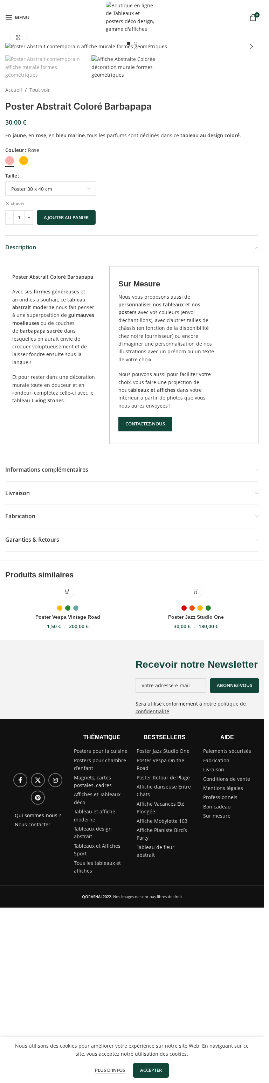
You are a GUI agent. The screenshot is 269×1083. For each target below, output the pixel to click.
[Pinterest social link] (38, 798)
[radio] (9, 160)
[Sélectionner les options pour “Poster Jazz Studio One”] (196, 591)
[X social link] (38, 780)
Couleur (14, 150)
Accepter (151, 1070)
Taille (11, 175)
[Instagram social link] (55, 780)
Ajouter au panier (66, 217)
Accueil (13, 89)
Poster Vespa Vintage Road (67, 617)
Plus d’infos (110, 1070)
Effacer (18, 203)
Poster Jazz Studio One (196, 617)
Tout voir (39, 89)
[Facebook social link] (20, 780)
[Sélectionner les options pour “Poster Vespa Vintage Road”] (68, 591)
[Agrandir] (18, 38)
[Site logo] (132, 17)
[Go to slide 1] (128, 43)
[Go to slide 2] (135, 43)
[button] (12, 47)
